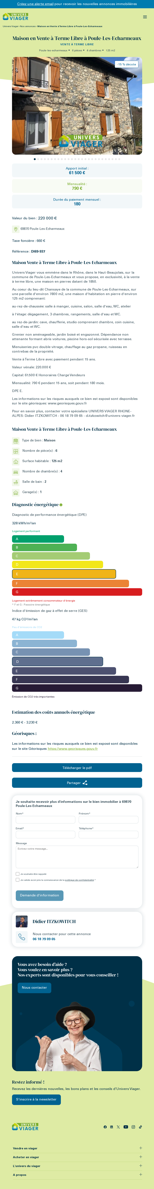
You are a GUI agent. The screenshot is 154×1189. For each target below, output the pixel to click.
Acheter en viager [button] (26, 1157)
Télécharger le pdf (77, 768)
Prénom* (84, 814)
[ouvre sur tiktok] (140, 1126)
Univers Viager (10, 26)
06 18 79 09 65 (44, 939)
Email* (20, 828)
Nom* (19, 814)
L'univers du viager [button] (26, 1166)
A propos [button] (19, 1175)
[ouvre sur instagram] (134, 1126)
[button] (35, 159)
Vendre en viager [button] (25, 1148)
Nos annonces (28, 26)
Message (21, 843)
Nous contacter (34, 988)
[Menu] (145, 16)
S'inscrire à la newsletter (36, 1099)
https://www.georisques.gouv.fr (73, 749)
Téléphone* (86, 828)
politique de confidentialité (79, 880)
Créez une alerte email (35, 4)
